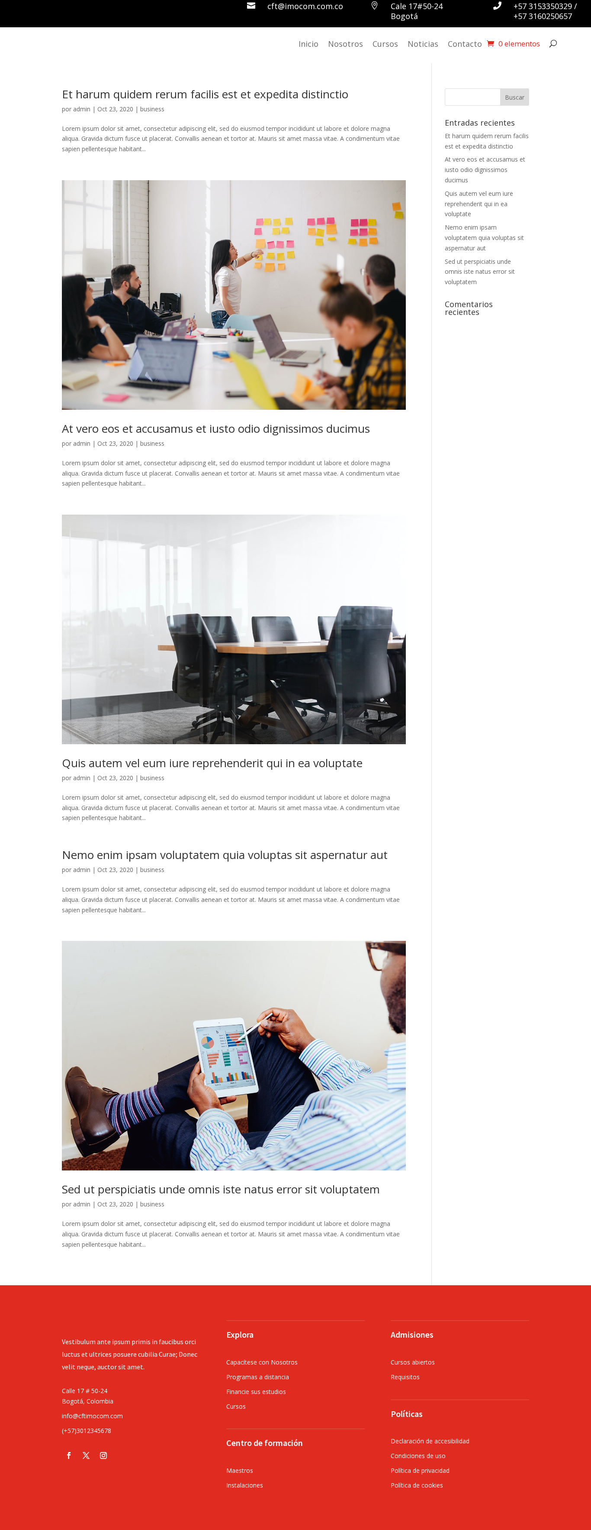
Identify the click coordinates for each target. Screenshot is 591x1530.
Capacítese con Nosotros (262, 1362)
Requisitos (405, 1377)
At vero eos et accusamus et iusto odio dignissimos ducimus (216, 428)
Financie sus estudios (256, 1391)
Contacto (465, 44)
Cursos (385, 44)
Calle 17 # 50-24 (84, 1391)
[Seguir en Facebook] (69, 1455)
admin (81, 109)
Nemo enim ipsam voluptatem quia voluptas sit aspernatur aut (225, 854)
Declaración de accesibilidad (430, 1441)
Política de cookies (417, 1485)
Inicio (308, 44)
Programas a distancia (257, 1377)
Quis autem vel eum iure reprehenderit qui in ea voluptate (212, 763)
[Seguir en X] (86, 1455)
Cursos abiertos (413, 1362)
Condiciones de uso (418, 1456)
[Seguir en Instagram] (103, 1455)
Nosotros (345, 44)
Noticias (423, 44)
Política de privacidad (420, 1470)
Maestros (239, 1470)
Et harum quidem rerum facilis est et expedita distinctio (205, 94)
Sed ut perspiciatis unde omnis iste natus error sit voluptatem (221, 1189)
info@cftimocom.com (92, 1416)
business (152, 109)
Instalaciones (244, 1485)
